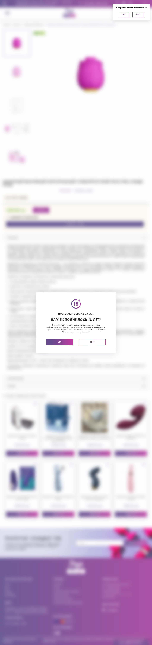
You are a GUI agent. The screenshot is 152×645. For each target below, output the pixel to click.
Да (59, 342)
